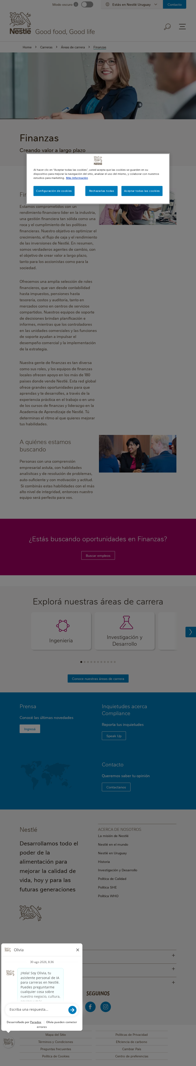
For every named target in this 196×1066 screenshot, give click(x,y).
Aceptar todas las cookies (142, 191)
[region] (98, 178)
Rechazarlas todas (101, 191)
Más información (77, 178)
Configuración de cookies (54, 191)
